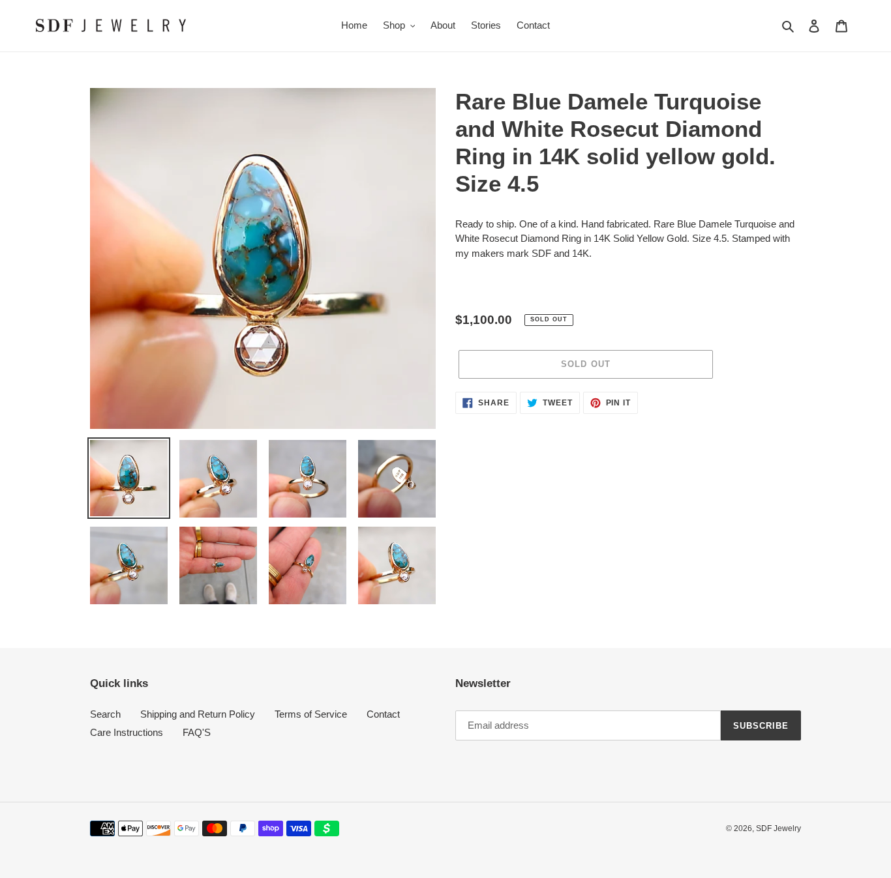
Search (105, 714)
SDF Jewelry (778, 828)
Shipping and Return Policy (197, 714)
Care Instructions (126, 732)
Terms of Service (311, 714)
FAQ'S (197, 732)
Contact (383, 714)
